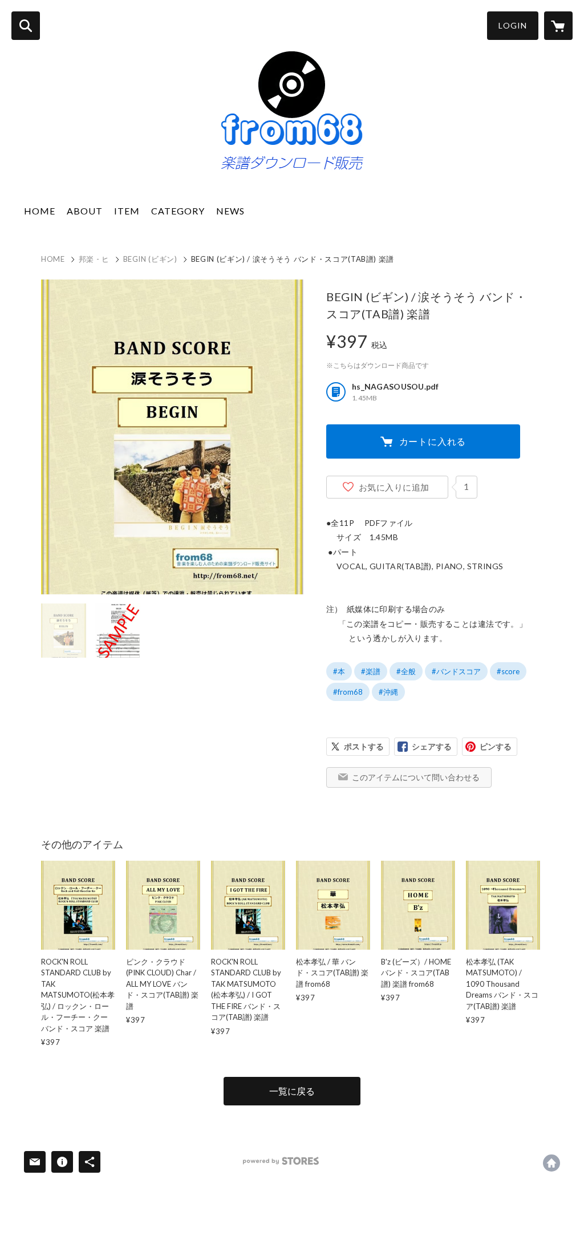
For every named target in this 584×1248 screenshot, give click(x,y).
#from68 (348, 691)
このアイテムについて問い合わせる (416, 777)
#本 (339, 671)
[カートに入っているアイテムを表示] (558, 25)
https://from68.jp (551, 1163)
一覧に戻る (292, 1090)
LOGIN (512, 25)
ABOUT (85, 210)
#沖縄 (388, 691)
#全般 (406, 671)
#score (508, 671)
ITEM (127, 210)
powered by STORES (281, 1161)
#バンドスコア (456, 671)
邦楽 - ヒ (94, 259)
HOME (39, 210)
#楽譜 (370, 671)
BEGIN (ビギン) (150, 259)
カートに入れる (433, 441)
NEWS (230, 210)
